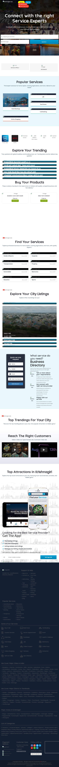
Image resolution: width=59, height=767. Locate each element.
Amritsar (46, 675)
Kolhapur (13, 679)
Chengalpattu (12, 692)
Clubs (55, 731)
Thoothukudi (35, 700)
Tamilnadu (5, 673)
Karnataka (14, 669)
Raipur (46, 671)
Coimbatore (18, 667)
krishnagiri (14, 683)
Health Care (40, 731)
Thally (55, 716)
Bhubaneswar (12, 677)
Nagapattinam (6, 696)
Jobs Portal (20, 608)
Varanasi (38, 681)
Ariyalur (4, 692)
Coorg (20, 669)
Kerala (51, 669)
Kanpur (47, 669)
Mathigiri (50, 714)
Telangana (13, 673)
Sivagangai (10, 700)
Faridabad (16, 675)
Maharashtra (17, 671)
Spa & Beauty (27, 656)
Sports (25, 731)
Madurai (26, 679)
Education (19, 604)
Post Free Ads (24, 6)
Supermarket (5, 733)
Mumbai (30, 667)
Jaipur (41, 669)
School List (45, 651)
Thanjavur (23, 700)
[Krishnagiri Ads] (29, 45)
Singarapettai (49, 716)
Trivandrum (25, 681)
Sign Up (28, 2)
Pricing (32, 592)
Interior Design (49, 731)
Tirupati (19, 673)
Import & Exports (38, 727)
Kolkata (47, 667)
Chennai (11, 667)
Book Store (27, 628)
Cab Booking (46, 628)
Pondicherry (32, 671)
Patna (54, 679)
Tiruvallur (17, 702)
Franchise (33, 594)
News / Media (20, 617)
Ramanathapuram (49, 696)
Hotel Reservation (9, 604)
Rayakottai (23, 716)
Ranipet (4, 698)
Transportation (52, 729)
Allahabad (39, 675)
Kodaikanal (34, 694)
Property (12, 731)
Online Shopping (9, 651)
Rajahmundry (6, 681)
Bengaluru (5, 667)
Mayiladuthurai (48, 694)
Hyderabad (37, 667)
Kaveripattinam (25, 714)
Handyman (7, 614)
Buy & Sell (7, 628)
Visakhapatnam (47, 681)
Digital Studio (37, 733)
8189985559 (21, 751)
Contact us (25, 575)
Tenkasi (17, 700)
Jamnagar (54, 677)
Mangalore (32, 679)
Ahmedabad (6, 669)
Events (24, 596)
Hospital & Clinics (6, 729)
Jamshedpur (6, 679)
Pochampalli (14, 716)
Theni (29, 700)
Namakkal (15, 696)
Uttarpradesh (27, 673)
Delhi (25, 667)
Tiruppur (11, 702)
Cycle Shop (46, 733)
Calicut (19, 677)
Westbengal (43, 673)
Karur (21, 694)
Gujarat (29, 669)
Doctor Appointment (30, 632)
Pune (42, 667)
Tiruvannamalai (26, 702)
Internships (8, 642)
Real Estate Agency (27, 729)
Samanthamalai (31, 716)
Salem (4, 700)
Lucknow (9, 671)
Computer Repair (14, 727)
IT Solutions (4, 727)
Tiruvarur (34, 702)
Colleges (29, 727)
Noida (29, 675)
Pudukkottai (39, 696)
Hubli (36, 677)
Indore (41, 677)
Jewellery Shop (27, 733)
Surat (50, 671)
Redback (43, 761)
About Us (25, 573)
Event (44, 632)
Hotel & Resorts (16, 729)
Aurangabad (53, 675)
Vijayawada (35, 673)
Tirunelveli (52, 700)
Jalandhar (47, 677)
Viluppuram (48, 702)
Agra (33, 675)
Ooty (8, 683)
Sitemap (33, 590)
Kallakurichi (54, 692)
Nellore (49, 679)
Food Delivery (7, 606)
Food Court (19, 731)
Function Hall (43, 729)
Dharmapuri (42, 692)
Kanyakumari (14, 694)
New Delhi (24, 671)
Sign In (21, 2)
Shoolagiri (40, 716)
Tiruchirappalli (44, 700)
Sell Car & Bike (9, 656)
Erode (4, 683)
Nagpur (39, 679)
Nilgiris (21, 696)
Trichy (4, 675)
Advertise (25, 587)
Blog (23, 598)
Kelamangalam (35, 714)
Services (33, 573)
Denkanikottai (11, 714)
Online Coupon (28, 646)
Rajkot (13, 681)
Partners (26, 651)
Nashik (44, 679)
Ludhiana (19, 679)
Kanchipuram (6, 694)
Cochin (32, 677)
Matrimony (20, 606)
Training (36, 729)
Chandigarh (25, 677)
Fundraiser (27, 637)
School (18, 619)
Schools (23, 727)
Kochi (56, 669)
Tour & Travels (32, 731)
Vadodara (32, 681)
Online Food (45, 646)
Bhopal (4, 677)
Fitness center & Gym (51, 727)
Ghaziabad (23, 675)
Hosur (54, 681)
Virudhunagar (6, 704)
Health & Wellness (47, 637)
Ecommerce (7, 619)
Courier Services (9, 632)
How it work (25, 594)
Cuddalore (34, 692)
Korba (4, 671)
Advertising (54, 733)
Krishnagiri (27, 694)
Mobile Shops (5, 731)
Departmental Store (16, 733)
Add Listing (23, 4)
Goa (24, 669)
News (32, 596)
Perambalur (31, 696)
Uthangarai (5, 717)
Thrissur (18, 681)
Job (25, 642)
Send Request (16, 384)
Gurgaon (9, 675)
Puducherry (40, 671)
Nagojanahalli (6, 716)
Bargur (4, 714)
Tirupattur (5, 702)
